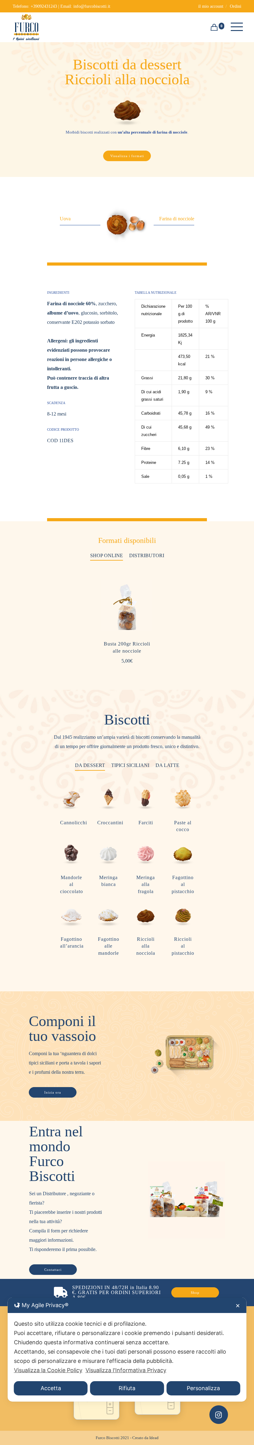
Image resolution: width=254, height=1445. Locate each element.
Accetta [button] (51, 1388)
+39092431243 (44, 6)
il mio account (210, 6)
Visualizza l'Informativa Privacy (125, 1370)
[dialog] (127, 1349)
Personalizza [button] (203, 1388)
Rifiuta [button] (127, 1388)
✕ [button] (237, 1305)
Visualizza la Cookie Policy (48, 1370)
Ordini (235, 6)
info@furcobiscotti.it (91, 6)
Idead (154, 1437)
